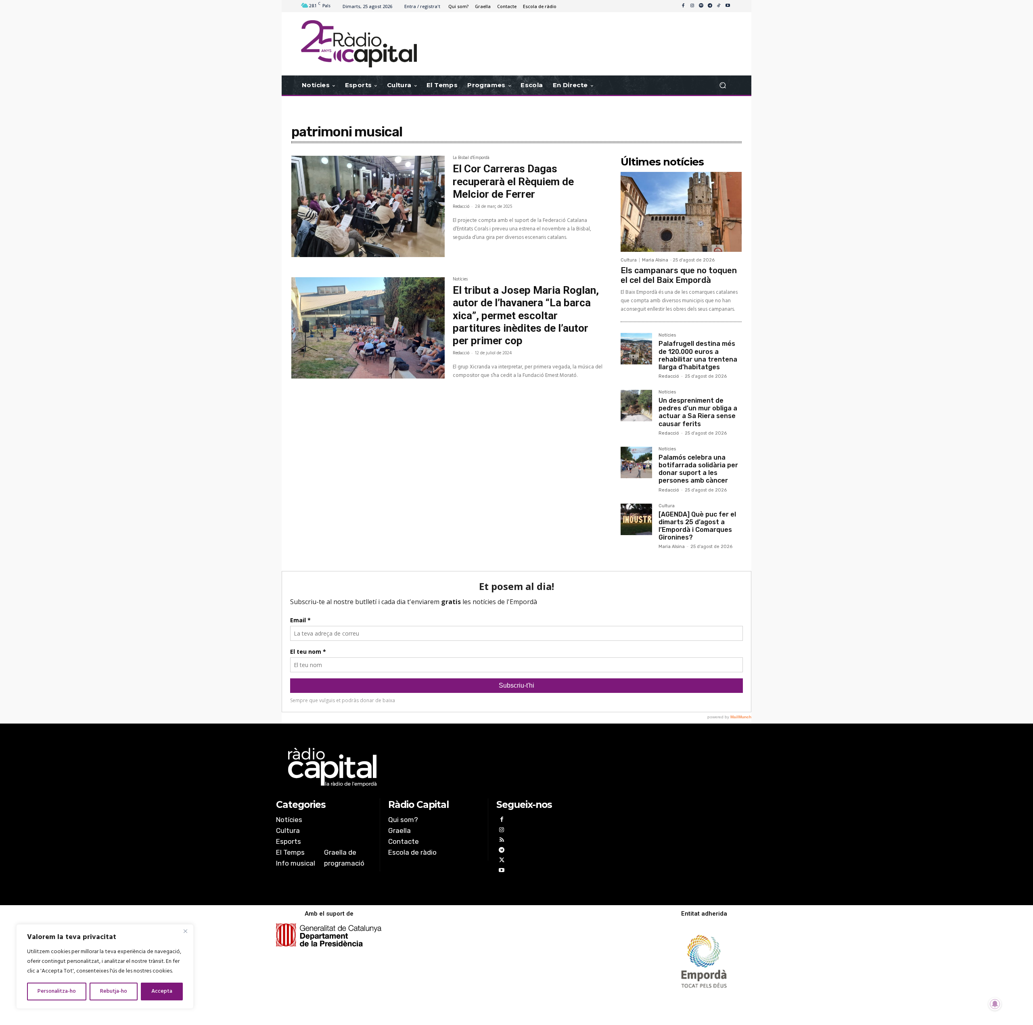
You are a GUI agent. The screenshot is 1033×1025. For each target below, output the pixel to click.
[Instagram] (692, 6)
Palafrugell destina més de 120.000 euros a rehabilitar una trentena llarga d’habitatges (698, 355)
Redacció (461, 206)
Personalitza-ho (57, 991)
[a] (434, 767)
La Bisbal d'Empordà (471, 158)
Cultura (629, 260)
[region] (105, 966)
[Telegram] (709, 6)
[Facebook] (683, 6)
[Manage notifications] (995, 1004)
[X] (501, 861)
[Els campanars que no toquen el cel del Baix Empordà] (681, 212)
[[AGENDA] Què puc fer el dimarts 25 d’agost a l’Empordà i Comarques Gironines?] (636, 519)
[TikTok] (718, 6)
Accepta (161, 991)
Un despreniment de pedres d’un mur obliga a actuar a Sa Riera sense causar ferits (698, 412)
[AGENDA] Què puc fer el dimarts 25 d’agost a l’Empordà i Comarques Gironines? (697, 526)
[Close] (185, 931)
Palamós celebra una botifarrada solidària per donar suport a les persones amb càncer (698, 469)
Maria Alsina (655, 260)
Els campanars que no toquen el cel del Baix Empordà (679, 275)
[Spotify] (700, 6)
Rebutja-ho (113, 991)
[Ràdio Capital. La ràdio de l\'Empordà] (359, 43)
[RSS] (501, 841)
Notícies (460, 280)
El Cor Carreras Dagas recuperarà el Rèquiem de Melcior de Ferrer (513, 181)
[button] (722, 85)
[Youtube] (727, 6)
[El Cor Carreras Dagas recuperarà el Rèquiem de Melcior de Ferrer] (368, 206)
